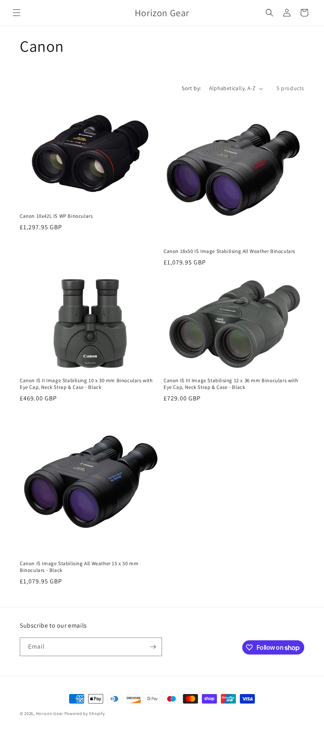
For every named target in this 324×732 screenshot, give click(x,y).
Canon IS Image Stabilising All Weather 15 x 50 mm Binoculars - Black (79, 567)
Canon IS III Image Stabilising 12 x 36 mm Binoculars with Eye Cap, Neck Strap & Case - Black (231, 384)
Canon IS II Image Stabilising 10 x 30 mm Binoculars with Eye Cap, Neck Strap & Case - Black (86, 384)
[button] (16, 12)
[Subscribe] (153, 647)
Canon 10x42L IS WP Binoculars (56, 216)
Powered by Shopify (84, 713)
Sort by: (191, 88)
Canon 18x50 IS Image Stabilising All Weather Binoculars (229, 251)
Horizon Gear (49, 713)
